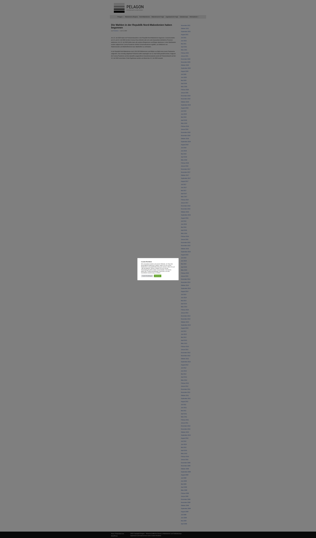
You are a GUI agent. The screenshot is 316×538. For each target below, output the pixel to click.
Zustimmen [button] (157, 276)
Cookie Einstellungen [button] (147, 276)
